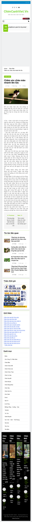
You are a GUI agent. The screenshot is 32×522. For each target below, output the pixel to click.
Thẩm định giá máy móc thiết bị (12, 321)
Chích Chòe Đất (9, 365)
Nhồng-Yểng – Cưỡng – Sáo (12, 407)
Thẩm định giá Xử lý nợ (10, 334)
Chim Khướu (8, 381)
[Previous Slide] (26, 2)
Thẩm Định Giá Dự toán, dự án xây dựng (14, 330)
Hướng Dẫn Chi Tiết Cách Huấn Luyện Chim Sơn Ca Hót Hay (5, 471)
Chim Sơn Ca (8, 391)
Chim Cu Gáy (8, 375)
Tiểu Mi (6, 410)
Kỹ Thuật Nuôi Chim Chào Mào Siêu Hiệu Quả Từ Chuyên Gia (19, 258)
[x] (17, 7)
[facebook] (13, 7)
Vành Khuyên (8, 416)
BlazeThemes (15, 518)
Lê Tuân (7, 86)
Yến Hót (7, 423)
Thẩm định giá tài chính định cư (12, 339)
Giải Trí (6, 400)
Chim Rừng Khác (9, 384)
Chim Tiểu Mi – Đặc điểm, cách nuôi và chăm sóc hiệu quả (12, 470)
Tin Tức (7, 413)
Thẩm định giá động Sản (10, 319)
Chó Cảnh (7, 394)
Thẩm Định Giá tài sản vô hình (11, 326)
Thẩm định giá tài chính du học (12, 343)
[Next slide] (28, 2)
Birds (6, 356)
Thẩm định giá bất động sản (11, 317)
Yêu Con (7, 426)
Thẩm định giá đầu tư (9, 337)
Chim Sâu (7, 388)
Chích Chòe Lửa (9, 369)
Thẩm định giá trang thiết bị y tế (12, 332)
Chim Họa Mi (8, 378)
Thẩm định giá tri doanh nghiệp (12, 325)
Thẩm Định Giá (8, 345)
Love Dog (7, 404)
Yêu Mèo (7, 429)
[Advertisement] (16, 49)
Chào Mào (7, 76)
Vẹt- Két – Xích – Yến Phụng (12, 420)
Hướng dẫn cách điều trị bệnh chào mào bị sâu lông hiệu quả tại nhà (18, 249)
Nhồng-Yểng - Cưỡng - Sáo (26, 461)
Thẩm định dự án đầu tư (10, 323)
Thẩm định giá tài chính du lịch (12, 341)
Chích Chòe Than (9, 372)
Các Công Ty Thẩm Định (11, 359)
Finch (6, 397)
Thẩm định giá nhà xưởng (10, 336)
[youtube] (19, 7)
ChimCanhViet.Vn (16, 11)
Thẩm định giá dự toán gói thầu (12, 328)
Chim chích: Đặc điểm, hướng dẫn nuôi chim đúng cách (19, 467)
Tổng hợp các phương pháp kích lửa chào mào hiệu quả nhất (18, 239)
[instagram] (15, 7)
